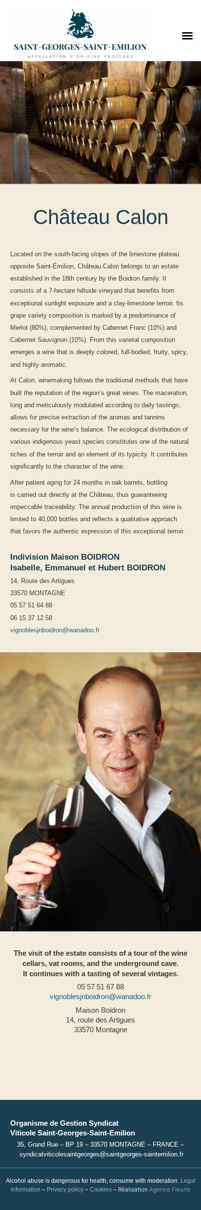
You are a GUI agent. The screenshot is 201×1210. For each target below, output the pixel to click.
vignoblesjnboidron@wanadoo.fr (55, 630)
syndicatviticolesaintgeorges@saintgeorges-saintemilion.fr (101, 1154)
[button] (187, 35)
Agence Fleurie (169, 1189)
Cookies (101, 1189)
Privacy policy (65, 1189)
